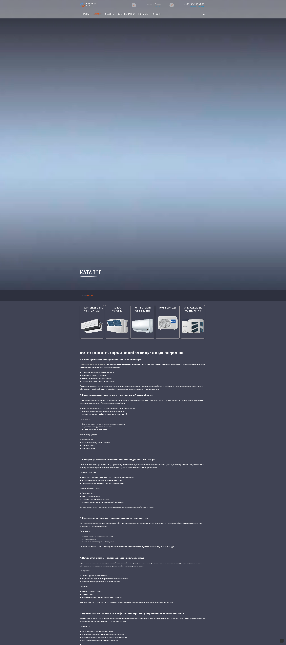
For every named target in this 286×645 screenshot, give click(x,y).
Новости (156, 14)
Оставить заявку (126, 14)
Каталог (98, 14)
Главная (86, 14)
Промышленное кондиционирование (92, 364)
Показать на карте (158, 6)
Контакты (143, 14)
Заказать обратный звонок (197, 6)
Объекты (109, 14)
